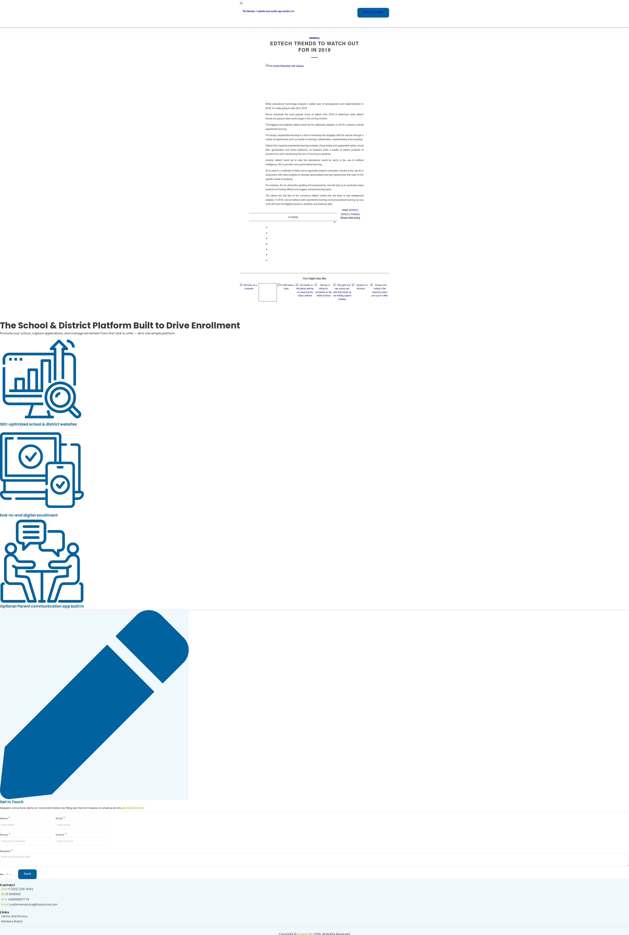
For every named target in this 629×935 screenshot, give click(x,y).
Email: (60, 818)
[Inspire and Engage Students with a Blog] (305, 292)
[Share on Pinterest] (270, 232)
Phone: (5, 834)
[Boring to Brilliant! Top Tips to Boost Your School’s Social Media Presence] (342, 292)
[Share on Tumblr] (270, 243)
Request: (6, 851)
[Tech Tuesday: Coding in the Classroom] (379, 292)
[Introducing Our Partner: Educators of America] (249, 292)
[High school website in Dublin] (314, 81)
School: (61, 834)
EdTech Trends (350, 214)
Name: (5, 818)
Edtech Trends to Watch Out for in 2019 (314, 46)
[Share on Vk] (270, 249)
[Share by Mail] (270, 260)
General (314, 38)
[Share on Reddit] (270, 254)
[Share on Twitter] (270, 227)
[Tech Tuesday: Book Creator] (323, 292)
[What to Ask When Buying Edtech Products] (268, 292)
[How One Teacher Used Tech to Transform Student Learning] (286, 292)
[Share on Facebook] (338, 222)
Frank (294, 217)
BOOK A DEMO (373, 12)
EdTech (353, 210)
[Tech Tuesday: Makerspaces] (361, 292)
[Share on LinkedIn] (270, 238)
